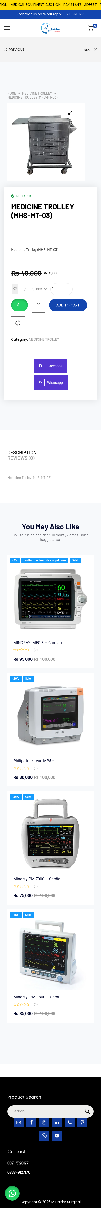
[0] (91, 28)
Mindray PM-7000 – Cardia (36, 879)
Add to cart (68, 305)
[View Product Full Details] (50, 598)
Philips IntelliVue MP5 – (34, 761)
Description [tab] (22, 452)
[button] (19, 306)
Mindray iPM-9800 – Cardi (36, 997)
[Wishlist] (38, 305)
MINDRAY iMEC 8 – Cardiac (37, 642)
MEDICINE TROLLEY (37, 93)
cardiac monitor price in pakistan (45, 560)
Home (11, 93)
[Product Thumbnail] (70, 113)
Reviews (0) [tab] (20, 458)
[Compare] (18, 323)
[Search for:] (50, 1111)
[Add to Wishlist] (15, 289)
